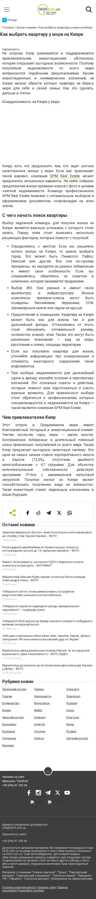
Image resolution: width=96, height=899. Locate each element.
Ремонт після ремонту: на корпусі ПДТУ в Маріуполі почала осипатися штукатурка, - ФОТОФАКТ (42, 563)
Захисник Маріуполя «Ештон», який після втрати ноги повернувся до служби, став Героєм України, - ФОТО (47, 534)
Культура (72, 717)
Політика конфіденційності (19, 887)
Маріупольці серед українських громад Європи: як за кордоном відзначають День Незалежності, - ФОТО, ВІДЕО (46, 652)
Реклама (8, 745)
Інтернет (40, 717)
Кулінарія (8, 731)
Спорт (70, 710)
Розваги (71, 703)
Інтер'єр (39, 724)
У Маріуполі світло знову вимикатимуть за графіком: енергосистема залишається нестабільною (38, 593)
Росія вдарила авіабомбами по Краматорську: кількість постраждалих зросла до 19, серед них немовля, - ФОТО (40, 549)
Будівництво (10, 703)
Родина (71, 731)
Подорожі (9, 738)
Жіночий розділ (13, 717)
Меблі (38, 710)
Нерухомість (42, 696)
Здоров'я (72, 689)
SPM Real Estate (65, 176)
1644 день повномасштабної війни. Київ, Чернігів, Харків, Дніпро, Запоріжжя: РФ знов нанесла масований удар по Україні (46, 637)
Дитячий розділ (77, 738)
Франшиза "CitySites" (15, 781)
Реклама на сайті (13, 776)
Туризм (7, 696)
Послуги (39, 731)
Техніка (39, 689)
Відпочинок (42, 703)
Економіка (9, 724)
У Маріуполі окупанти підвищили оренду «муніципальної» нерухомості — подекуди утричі (41, 608)
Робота (39, 738)
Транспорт (73, 696)
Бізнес (6, 710)
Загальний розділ (14, 689)
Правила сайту (46, 887)
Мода (70, 724)
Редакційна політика (31, 890)
